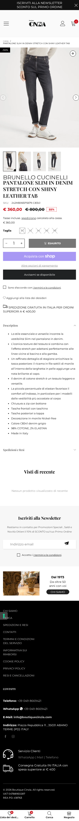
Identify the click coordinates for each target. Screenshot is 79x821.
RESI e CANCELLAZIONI (18, 675)
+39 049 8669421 (29, 701)
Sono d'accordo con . (34, 287)
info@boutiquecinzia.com (33, 717)
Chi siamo (58, 592)
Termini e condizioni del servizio (18, 641)
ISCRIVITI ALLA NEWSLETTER (39, 5)
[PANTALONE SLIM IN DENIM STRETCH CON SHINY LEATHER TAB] (39, 97)
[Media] (73, 54)
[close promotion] (76, 5)
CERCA (7, 617)
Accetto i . (42, 554)
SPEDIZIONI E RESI (15, 625)
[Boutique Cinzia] (37, 23)
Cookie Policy (13, 661)
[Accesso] (62, 23)
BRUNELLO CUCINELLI (35, 176)
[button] (3, 98)
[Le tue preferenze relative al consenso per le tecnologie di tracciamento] (4, 616)
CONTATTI (9, 632)
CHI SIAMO (10, 610)
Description (10, 325)
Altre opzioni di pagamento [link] (39, 265)
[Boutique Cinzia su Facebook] (5, 736)
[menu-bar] (9, 23)
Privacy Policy (14, 668)
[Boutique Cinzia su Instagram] (13, 736)
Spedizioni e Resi (13, 450)
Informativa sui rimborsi (15, 652)
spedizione (28, 218)
